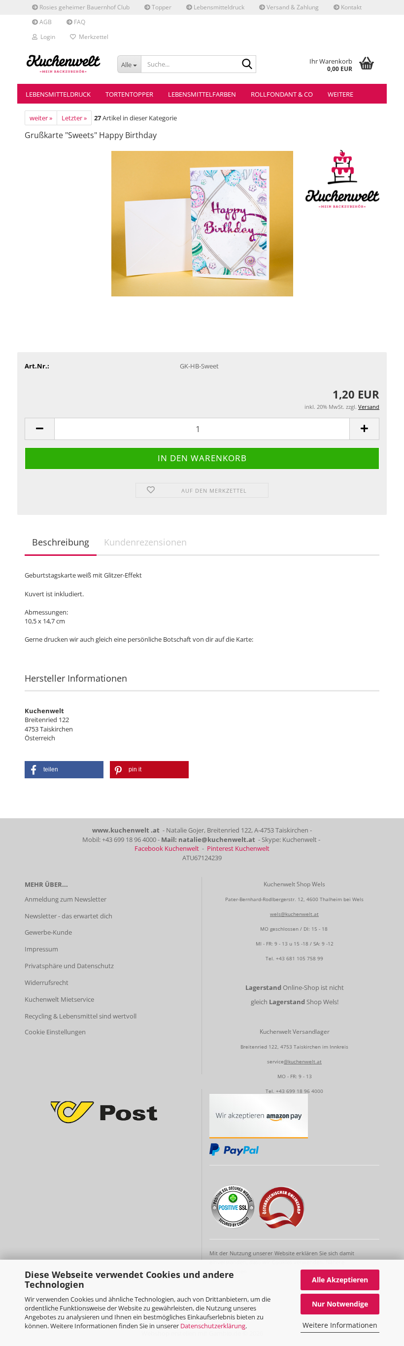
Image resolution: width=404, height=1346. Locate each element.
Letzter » (74, 117)
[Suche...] (246, 64)
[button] (39, 429)
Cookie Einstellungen (55, 1031)
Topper (160, 7)
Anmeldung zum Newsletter (65, 899)
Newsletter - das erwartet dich (68, 915)
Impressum (41, 949)
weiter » (41, 117)
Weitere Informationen (340, 1325)
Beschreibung (60, 542)
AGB (45, 22)
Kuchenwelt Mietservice (59, 999)
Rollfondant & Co (282, 94)
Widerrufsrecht (46, 982)
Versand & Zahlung (292, 7)
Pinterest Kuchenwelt (238, 848)
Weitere (340, 94)
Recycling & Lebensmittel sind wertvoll (80, 1016)
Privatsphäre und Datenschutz (69, 965)
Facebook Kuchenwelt (167, 848)
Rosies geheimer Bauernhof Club (84, 7)
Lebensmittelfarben (202, 94)
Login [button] (46, 37)
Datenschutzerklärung (212, 1325)
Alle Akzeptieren (340, 1279)
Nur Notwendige (340, 1304)
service (275, 1061)
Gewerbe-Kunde (48, 932)
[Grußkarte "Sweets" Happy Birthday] (202, 222)
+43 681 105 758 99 (299, 958)
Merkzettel (92, 37)
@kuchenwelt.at (303, 1061)
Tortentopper (129, 94)
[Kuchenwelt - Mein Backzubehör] (63, 64)
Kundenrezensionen (145, 542)
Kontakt (350, 7)
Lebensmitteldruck (218, 7)
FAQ (78, 22)
